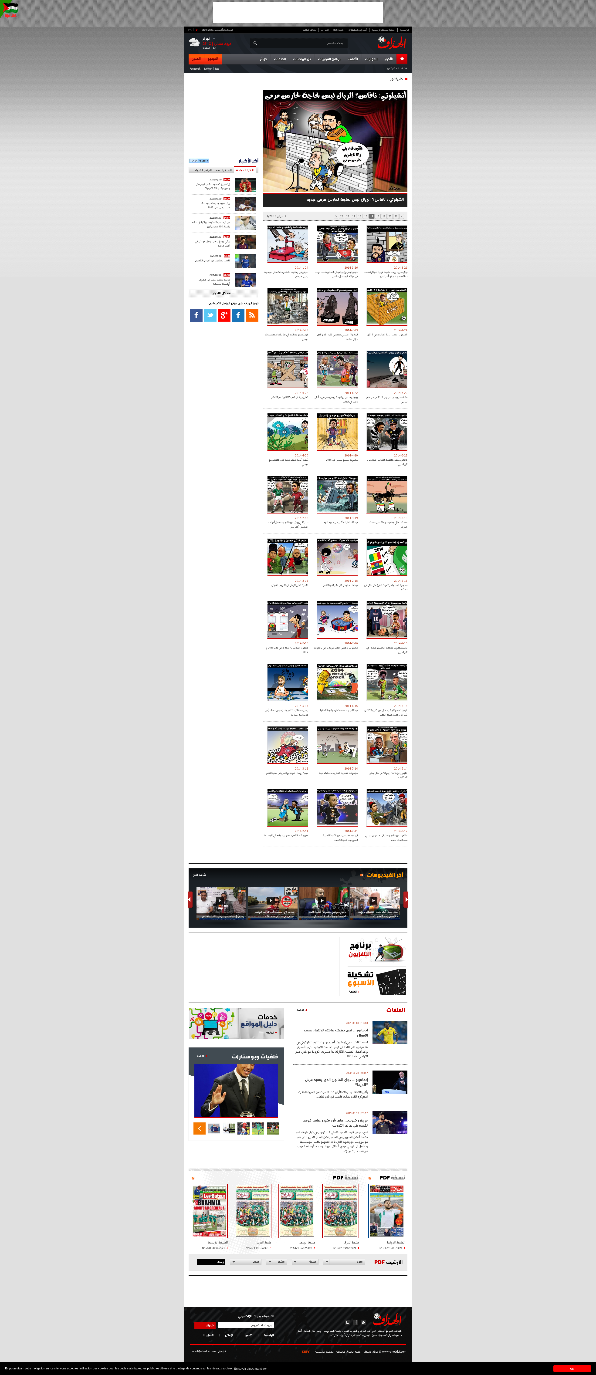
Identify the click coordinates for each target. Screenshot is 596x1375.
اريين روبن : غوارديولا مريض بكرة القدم (287, 772)
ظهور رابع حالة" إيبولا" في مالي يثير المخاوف (388, 775)
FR (189, 29)
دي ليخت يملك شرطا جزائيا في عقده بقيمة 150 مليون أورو (211, 224)
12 (341, 216)
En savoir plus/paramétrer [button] (250, 1368)
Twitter (208, 68)
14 (353, 216)
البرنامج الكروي (203, 170)
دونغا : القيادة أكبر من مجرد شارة (341, 522)
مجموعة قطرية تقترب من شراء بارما (338, 772)
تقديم (248, 1335)
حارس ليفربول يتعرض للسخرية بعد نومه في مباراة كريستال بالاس (336, 274)
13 (347, 216)
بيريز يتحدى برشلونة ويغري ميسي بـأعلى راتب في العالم (336, 399)
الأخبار (389, 59)
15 (359, 216)
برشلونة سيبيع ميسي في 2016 (342, 459)
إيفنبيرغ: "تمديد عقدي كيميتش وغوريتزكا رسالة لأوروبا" (213, 186)
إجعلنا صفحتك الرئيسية (383, 29)
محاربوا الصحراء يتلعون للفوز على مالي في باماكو (385, 587)
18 (377, 216)
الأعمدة (353, 59)
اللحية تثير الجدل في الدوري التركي (289, 584)
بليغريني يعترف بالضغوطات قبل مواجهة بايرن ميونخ (286, 274)
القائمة (353, 991)
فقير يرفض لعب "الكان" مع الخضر (289, 397)
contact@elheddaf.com (203, 1351)
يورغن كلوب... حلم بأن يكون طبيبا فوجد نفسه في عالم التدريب (335, 1123)
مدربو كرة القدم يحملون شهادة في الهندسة (286, 835)
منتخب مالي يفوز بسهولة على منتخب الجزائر (387, 524)
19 (384, 216)
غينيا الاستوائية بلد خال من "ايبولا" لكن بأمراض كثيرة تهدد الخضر (385, 712)
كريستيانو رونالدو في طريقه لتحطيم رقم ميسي (286, 336)
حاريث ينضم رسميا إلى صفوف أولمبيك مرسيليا (214, 281)
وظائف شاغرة (309, 29)
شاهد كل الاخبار (223, 293)
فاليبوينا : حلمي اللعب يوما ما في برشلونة (336, 647)
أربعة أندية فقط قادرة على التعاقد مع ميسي (288, 461)
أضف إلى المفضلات (358, 29)
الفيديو (213, 59)
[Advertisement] (298, 12)
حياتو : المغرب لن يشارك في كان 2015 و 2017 (287, 649)
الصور (196, 59)
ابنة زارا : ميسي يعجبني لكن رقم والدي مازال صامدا (337, 336)
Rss (217, 68)
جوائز (263, 59)
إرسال (220, 1261)
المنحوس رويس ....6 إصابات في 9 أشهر (386, 334)
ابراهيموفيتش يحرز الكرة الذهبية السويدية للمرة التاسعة (340, 837)
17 (371, 216)
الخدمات (280, 59)
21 (396, 216)
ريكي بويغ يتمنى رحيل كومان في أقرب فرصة (212, 243)
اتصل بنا (324, 29)
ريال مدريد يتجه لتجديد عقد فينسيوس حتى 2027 (215, 205)
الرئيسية (404, 29)
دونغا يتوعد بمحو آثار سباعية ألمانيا (339, 710)
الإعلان (229, 1335)
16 (365, 216)
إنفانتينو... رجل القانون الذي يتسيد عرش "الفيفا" (336, 1082)
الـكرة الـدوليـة (245, 170)
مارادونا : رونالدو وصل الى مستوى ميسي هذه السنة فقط (386, 837)
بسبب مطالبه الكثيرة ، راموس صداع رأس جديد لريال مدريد (286, 712)
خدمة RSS (338, 29)
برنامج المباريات (329, 59)
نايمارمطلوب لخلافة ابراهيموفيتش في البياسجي (386, 649)
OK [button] (572, 1368)
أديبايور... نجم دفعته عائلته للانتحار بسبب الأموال (336, 1032)
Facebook (195, 68)
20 (390, 216)
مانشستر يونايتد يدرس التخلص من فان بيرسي (386, 399)
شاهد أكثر (199, 874)
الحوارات (371, 59)
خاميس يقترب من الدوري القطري (212, 260)
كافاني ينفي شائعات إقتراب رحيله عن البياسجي (387, 461)
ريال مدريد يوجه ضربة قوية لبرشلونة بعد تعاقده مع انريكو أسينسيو (385, 274)
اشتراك (210, 1325)
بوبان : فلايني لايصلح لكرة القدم (340, 584)
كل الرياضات (302, 59)
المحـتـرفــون (224, 170)
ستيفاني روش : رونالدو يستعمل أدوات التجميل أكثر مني (288, 524)
